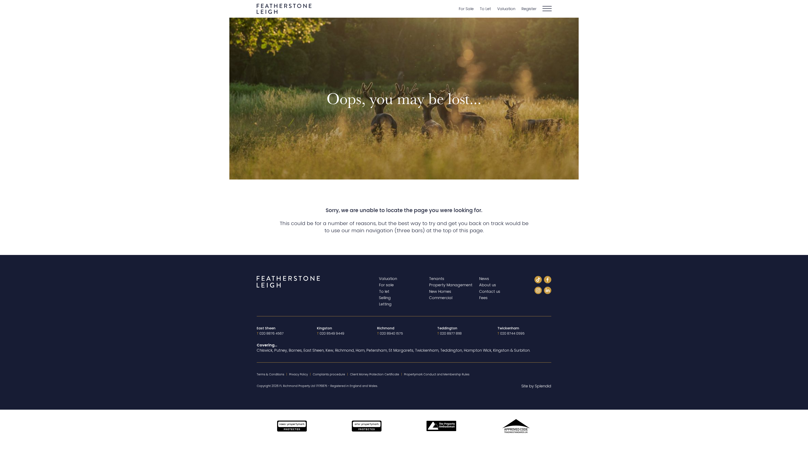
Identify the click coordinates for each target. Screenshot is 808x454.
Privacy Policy (298, 374)
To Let (485, 8)
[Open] (547, 9)
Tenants (436, 278)
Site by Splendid (536, 386)
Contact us (489, 291)
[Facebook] (547, 280)
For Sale (466, 8)
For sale (386, 285)
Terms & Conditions (270, 374)
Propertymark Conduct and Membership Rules (436, 374)
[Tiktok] (538, 280)
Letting (385, 304)
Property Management (450, 285)
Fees (483, 297)
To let (384, 291)
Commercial (440, 297)
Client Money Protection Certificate (374, 374)
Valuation (506, 8)
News (484, 278)
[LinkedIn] (547, 291)
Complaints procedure (329, 374)
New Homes (440, 291)
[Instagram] (538, 291)
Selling (385, 297)
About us (487, 285)
